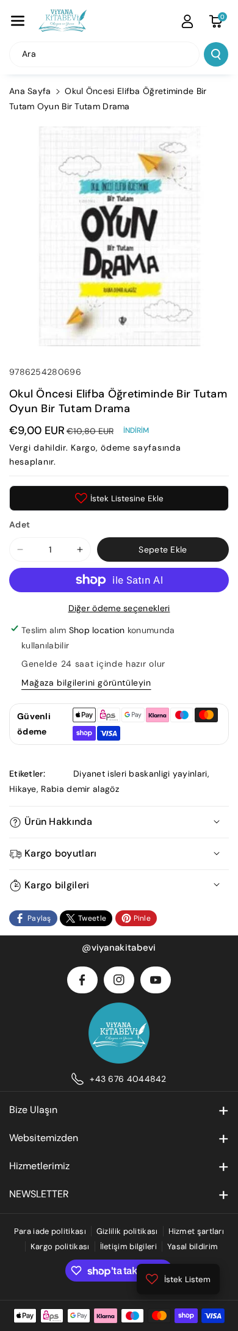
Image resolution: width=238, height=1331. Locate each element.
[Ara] (216, 54)
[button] (17, 21)
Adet (19, 524)
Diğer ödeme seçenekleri (119, 608)
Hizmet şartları (196, 1231)
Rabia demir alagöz (79, 788)
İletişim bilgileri (128, 1246)
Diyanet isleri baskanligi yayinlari (140, 773)
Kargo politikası (60, 1246)
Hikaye (23, 788)
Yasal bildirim (192, 1246)
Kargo (83, 447)
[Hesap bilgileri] (187, 21)
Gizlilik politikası (127, 1231)
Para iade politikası (50, 1231)
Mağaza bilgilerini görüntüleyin (86, 682)
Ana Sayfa (30, 90)
